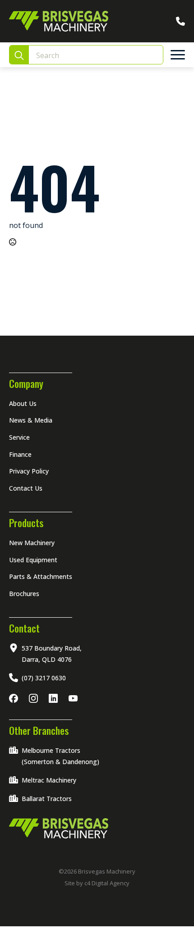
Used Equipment (33, 560)
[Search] (19, 55)
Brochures (24, 593)
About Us (23, 403)
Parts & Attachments (40, 576)
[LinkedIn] (55, 699)
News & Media (30, 420)
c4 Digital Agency (106, 883)
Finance (20, 454)
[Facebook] (15, 699)
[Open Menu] (178, 55)
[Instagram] (35, 699)
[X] (75, 699)
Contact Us (25, 488)
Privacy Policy (29, 471)
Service (19, 437)
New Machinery (32, 542)
